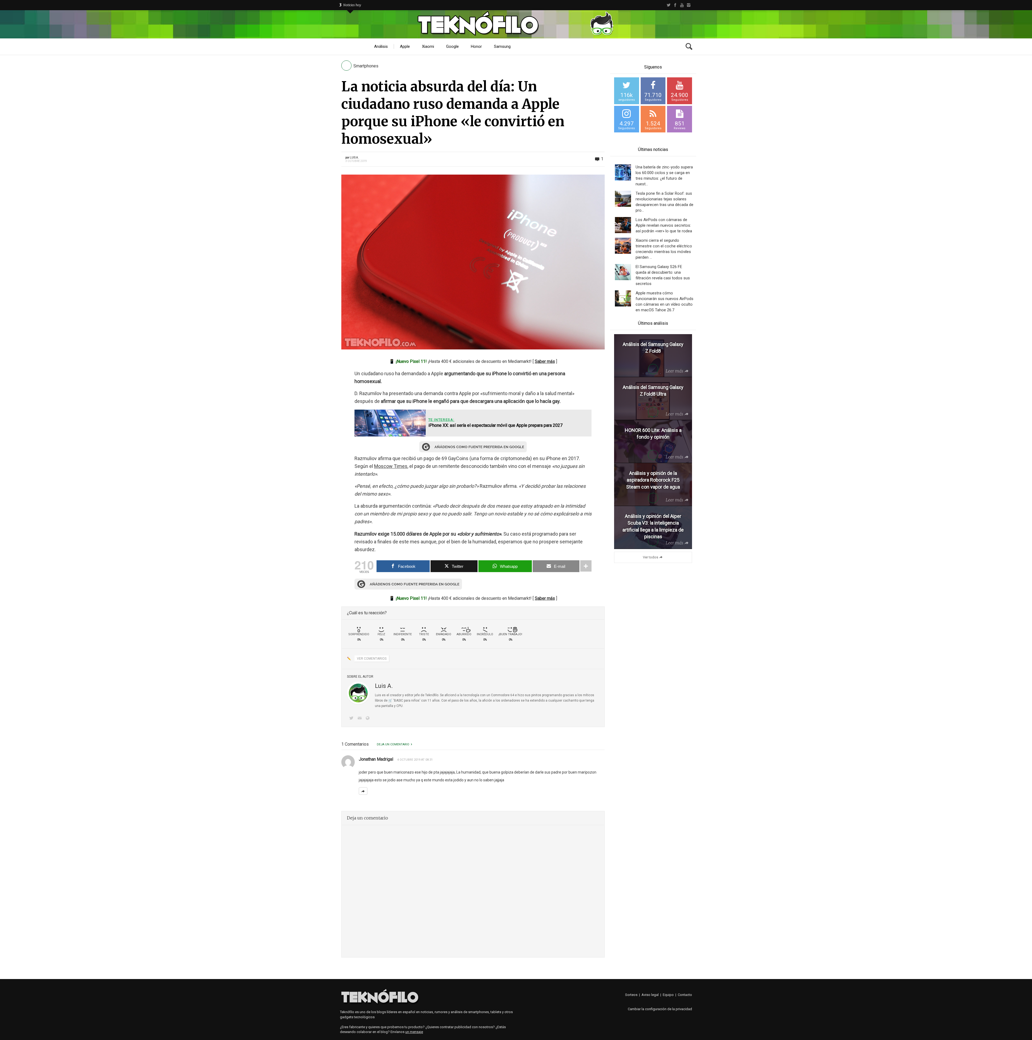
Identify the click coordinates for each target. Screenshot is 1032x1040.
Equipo (668, 995)
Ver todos (650, 557)
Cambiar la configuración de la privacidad (660, 1009)
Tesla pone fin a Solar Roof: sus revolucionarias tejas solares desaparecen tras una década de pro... (664, 202)
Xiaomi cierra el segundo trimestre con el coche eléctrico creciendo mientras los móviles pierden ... (664, 249)
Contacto (685, 995)
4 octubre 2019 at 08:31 (415, 759)
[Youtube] (682, 5)
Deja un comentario (393, 744)
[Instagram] (688, 5)
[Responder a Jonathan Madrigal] (363, 791)
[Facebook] (675, 5)
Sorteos (631, 995)
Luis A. (354, 157)
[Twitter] (668, 5)
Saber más (545, 361)
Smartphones (365, 65)
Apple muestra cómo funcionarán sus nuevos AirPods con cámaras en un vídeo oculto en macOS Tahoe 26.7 (664, 301)
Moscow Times (390, 466)
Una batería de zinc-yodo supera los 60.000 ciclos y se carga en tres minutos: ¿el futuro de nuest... (664, 175)
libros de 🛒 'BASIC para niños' (397, 700)
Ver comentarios (371, 658)
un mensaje (414, 1032)
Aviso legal (650, 995)
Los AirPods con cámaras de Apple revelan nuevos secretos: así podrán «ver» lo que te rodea (664, 225)
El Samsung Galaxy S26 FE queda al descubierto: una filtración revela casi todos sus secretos (663, 275)
